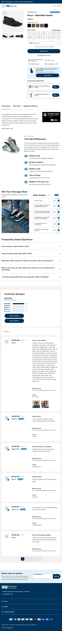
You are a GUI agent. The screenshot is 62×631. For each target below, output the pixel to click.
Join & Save (47, 75)
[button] (7, 303)
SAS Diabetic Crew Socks (42, 94)
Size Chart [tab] (17, 106)
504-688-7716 (8, 594)
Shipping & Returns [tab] (30, 106)
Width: (31, 43)
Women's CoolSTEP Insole (42, 86)
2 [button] (26, 559)
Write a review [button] (14, 316)
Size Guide (57, 30)
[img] (15, 340)
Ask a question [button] (14, 321)
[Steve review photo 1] (36, 404)
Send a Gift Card (45, 55)
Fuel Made (10, 627)
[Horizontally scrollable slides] (13, 21)
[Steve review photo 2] (45, 404)
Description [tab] (6, 106)
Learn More (30, 1)
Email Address (38, 574)
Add (56, 87)
